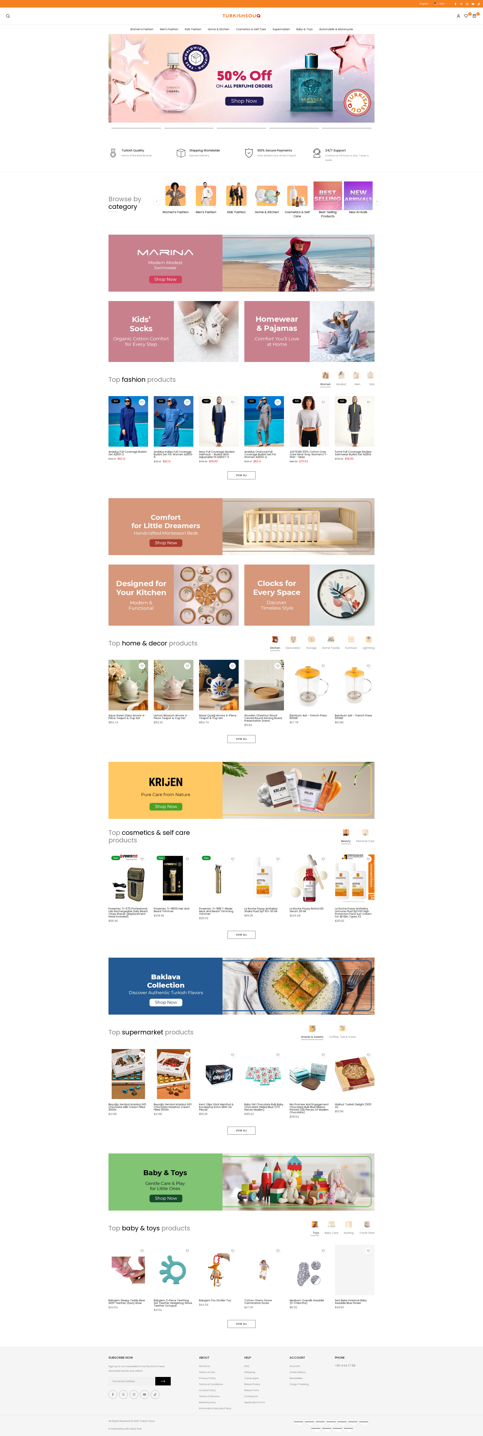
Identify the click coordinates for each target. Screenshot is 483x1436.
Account (295, 1366)
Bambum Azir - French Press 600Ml (353, 717)
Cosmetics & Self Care (251, 29)
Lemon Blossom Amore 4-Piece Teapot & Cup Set (171, 717)
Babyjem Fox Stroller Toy (215, 1300)
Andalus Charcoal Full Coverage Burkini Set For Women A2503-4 (260, 454)
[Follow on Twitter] (461, 4)
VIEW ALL (241, 475)
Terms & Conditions (211, 1384)
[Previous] (157, 201)
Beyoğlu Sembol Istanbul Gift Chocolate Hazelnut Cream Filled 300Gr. (173, 1107)
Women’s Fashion (141, 29)
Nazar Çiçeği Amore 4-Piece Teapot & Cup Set (217, 717)
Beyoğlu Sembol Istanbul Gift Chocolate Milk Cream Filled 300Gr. (127, 1107)
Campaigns (251, 1378)
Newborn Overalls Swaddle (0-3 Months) (307, 1301)
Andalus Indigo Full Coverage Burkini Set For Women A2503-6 (173, 454)
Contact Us (251, 1396)
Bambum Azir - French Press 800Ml (308, 717)
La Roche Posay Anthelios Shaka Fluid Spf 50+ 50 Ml (261, 910)
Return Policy (252, 1384)
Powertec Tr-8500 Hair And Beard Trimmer (171, 910)
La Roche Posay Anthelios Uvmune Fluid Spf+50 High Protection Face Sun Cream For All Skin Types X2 (353, 912)
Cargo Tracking (299, 1384)
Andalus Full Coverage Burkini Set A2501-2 (127, 453)
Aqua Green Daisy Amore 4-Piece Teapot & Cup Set (127, 717)
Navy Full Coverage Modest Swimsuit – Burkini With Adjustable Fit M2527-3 (217, 454)
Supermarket (281, 29)
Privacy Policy (207, 1378)
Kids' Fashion (193, 29)
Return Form (251, 1390)
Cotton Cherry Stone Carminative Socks (258, 1301)
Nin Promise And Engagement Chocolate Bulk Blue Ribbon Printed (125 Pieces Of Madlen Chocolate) (309, 1108)
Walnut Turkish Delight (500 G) (353, 1106)
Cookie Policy (207, 1390)
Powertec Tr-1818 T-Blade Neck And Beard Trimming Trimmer (216, 911)
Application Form (254, 1402)
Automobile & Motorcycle (336, 29)
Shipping (249, 1372)
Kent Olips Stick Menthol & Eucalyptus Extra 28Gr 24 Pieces (216, 1107)
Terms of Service (209, 1396)
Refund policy (207, 1402)
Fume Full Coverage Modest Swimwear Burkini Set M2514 (353, 453)
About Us (204, 1366)
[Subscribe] (163, 1381)
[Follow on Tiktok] (478, 4)
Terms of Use (207, 1372)
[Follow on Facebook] (455, 4)
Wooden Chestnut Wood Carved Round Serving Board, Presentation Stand (263, 718)
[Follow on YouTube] (472, 4)
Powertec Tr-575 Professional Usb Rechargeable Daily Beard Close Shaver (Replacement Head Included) (128, 912)
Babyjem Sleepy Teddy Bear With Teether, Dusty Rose (126, 1301)
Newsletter (296, 1378)
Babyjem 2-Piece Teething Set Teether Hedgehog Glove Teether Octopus (173, 1303)
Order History (298, 1372)
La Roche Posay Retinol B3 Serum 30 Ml (306, 910)
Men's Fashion (169, 29)
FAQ (246, 1366)
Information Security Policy (215, 1408)
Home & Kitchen (218, 29)
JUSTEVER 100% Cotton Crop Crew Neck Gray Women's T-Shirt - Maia (309, 454)
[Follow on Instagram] (466, 4)
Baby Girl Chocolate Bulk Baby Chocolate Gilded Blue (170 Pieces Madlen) (263, 1107)
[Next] (377, 201)
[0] (466, 16)
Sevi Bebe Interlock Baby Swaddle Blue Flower (351, 1301)
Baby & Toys (304, 29)
